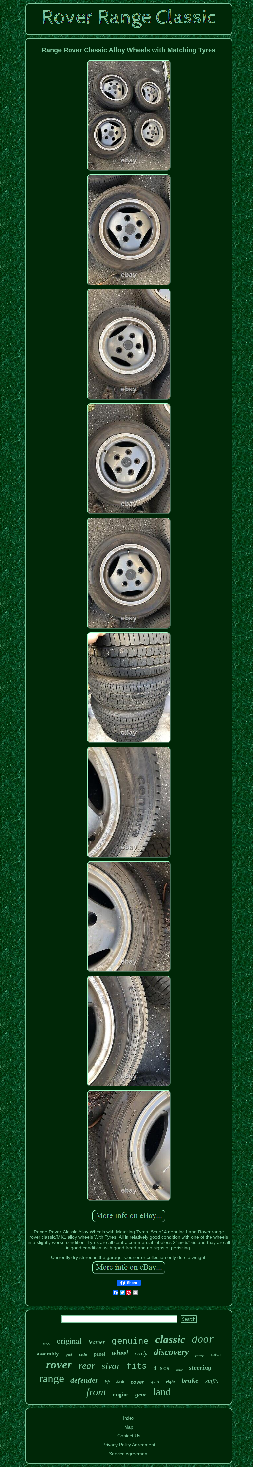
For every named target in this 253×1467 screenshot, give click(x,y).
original (69, 1341)
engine (121, 1394)
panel (99, 1354)
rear (86, 1365)
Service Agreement (129, 1453)
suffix (211, 1381)
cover (137, 1382)
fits (137, 1366)
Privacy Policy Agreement (128, 1444)
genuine (130, 1341)
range (51, 1378)
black (46, 1344)
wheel (120, 1353)
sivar (111, 1366)
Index (128, 1418)
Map (128, 1427)
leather (96, 1342)
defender (84, 1380)
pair (179, 1369)
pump (199, 1355)
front (96, 1392)
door (203, 1340)
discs (161, 1368)
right (170, 1382)
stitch (216, 1354)
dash (120, 1382)
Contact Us (128, 1435)
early (141, 1353)
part (69, 1354)
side (83, 1354)
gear (140, 1394)
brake (190, 1380)
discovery (171, 1352)
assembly (48, 1354)
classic (170, 1339)
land (162, 1392)
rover (59, 1364)
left (107, 1382)
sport (154, 1382)
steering (200, 1367)
